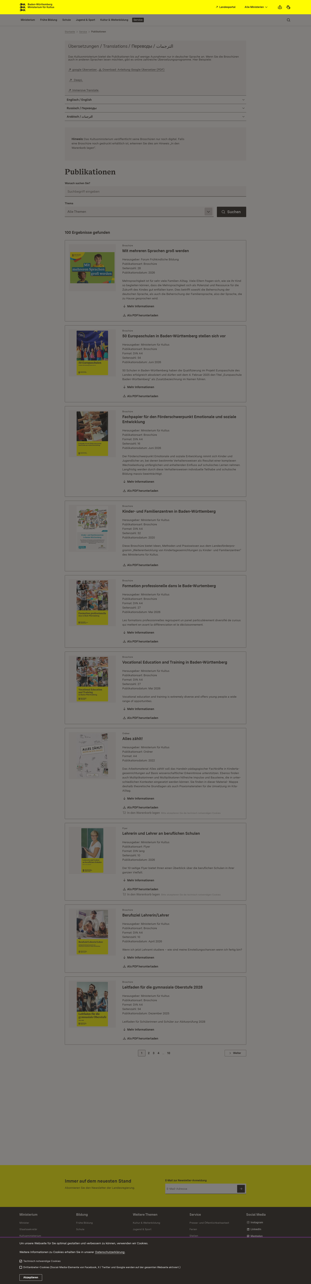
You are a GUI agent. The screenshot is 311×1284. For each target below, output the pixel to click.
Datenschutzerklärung (110, 1252)
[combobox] (256, 7)
